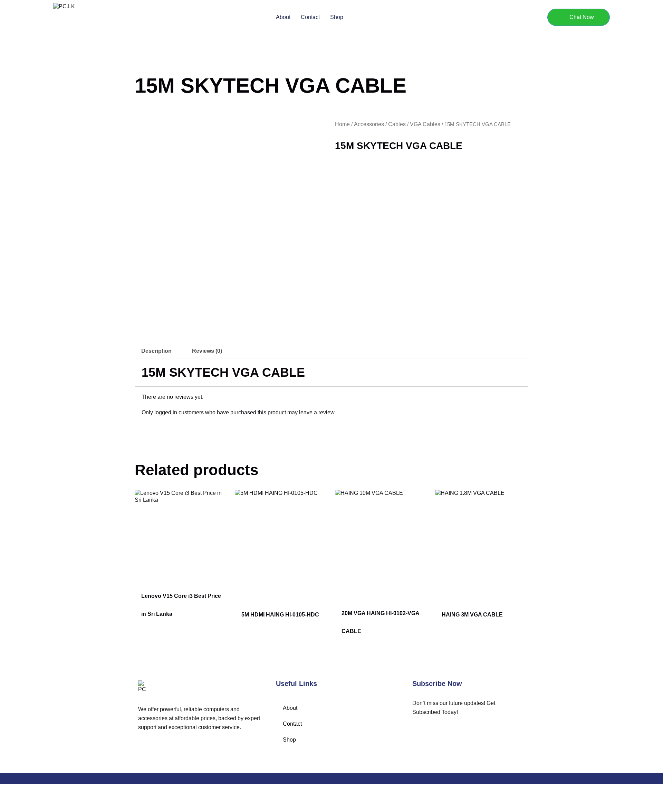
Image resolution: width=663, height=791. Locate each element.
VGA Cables (425, 124)
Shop (336, 17)
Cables (397, 124)
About (283, 17)
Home (342, 124)
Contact (310, 17)
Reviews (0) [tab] (207, 351)
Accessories (369, 124)
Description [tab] (156, 351)
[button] (578, 17)
